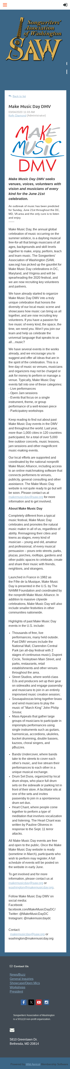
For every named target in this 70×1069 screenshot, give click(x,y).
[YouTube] (39, 1002)
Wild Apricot (33, 1064)
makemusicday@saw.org (26, 497)
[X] (31, 1002)
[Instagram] (46, 1002)
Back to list (19, 96)
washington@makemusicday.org (31, 887)
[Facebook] (23, 1002)
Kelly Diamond (17, 115)
